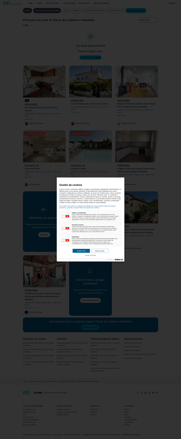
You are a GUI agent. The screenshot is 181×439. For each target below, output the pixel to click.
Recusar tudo (99, 251)
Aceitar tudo (81, 251)
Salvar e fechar (90, 255)
